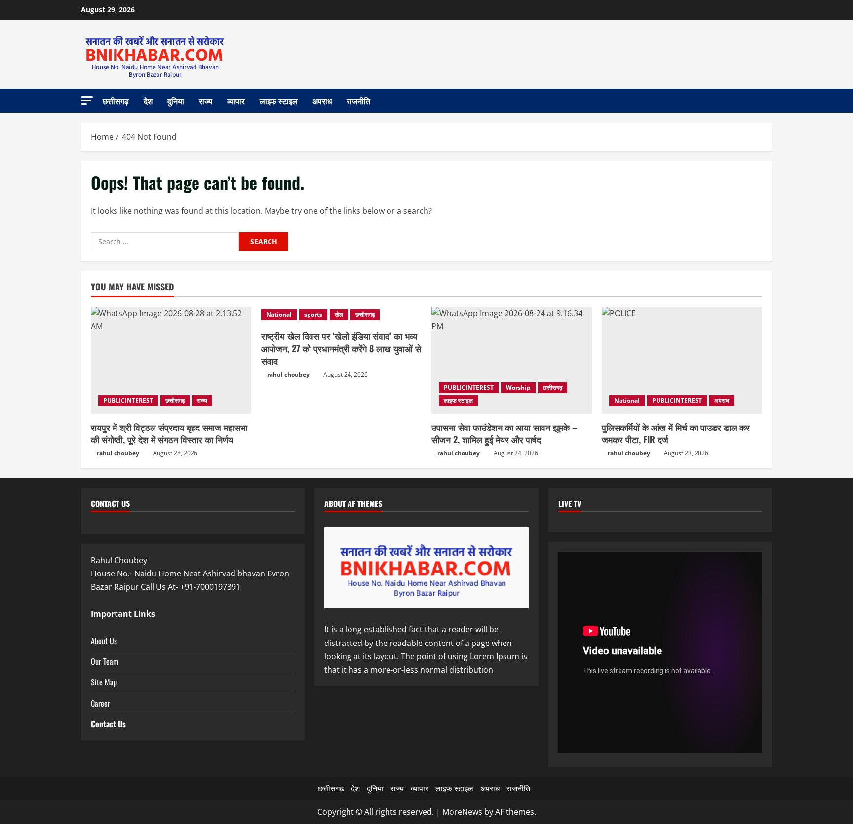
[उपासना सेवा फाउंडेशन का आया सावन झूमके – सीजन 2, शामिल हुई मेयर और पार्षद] (511, 360)
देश (148, 101)
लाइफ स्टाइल (279, 101)
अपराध (322, 101)
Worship (518, 387)
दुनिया (175, 101)
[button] (87, 100)
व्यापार (236, 101)
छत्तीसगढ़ (116, 101)
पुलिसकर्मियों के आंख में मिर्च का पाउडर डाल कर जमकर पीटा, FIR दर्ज (676, 433)
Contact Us (108, 724)
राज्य (205, 101)
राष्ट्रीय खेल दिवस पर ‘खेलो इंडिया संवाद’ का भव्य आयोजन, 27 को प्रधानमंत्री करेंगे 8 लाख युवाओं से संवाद (341, 348)
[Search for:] (165, 241)
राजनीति (358, 101)
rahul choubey (118, 453)
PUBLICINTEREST (128, 400)
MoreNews (462, 811)
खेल (339, 314)
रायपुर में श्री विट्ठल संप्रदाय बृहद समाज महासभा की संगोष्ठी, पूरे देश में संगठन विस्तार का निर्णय (169, 433)
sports (313, 314)
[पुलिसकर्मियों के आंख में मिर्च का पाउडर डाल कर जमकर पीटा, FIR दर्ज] (682, 360)
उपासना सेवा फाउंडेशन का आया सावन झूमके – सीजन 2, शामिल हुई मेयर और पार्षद (504, 433)
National (279, 314)
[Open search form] (769, 101)
